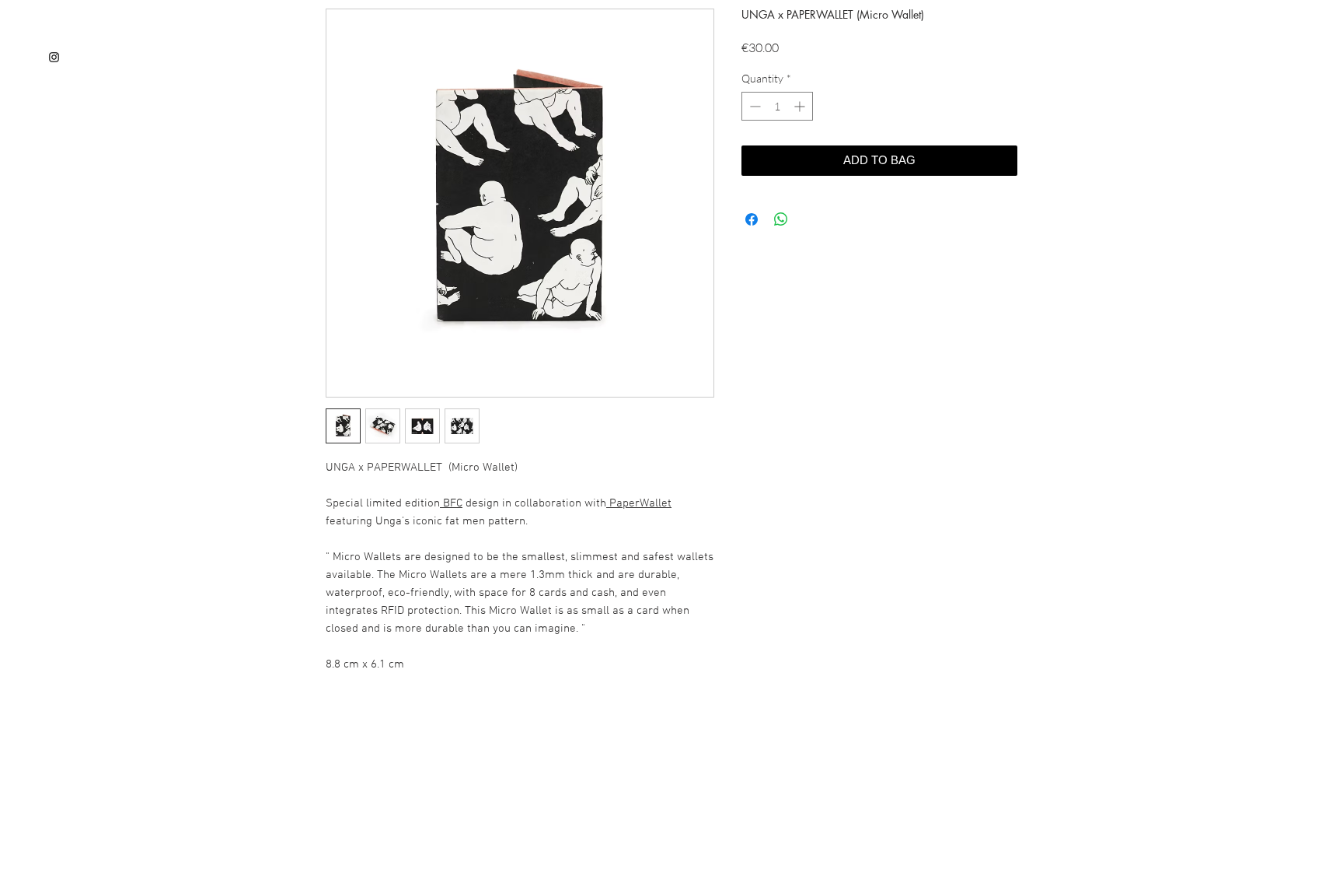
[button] (657, 748)
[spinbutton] (777, 106)
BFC (451, 503)
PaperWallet (639, 503)
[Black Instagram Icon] (54, 57)
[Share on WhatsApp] (781, 219)
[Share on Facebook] (751, 219)
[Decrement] (753, 106)
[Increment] (801, 106)
